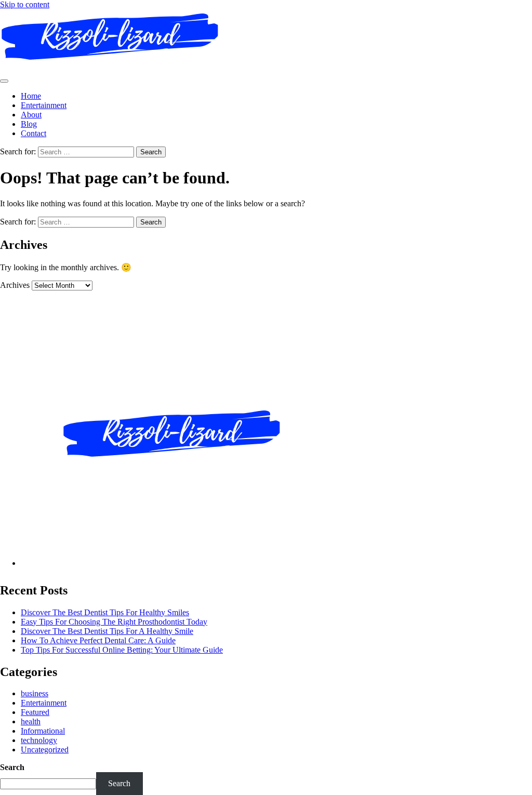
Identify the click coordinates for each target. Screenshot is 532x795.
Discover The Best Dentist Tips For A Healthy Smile (107, 631)
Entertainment (43, 105)
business (34, 693)
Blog (29, 124)
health (31, 721)
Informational (43, 730)
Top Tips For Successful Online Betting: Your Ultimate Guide (122, 649)
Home (31, 95)
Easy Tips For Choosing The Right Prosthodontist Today (114, 621)
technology (39, 740)
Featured (35, 712)
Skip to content (24, 4)
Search (12, 767)
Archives (15, 285)
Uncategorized (45, 749)
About (31, 114)
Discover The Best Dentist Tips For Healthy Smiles (105, 612)
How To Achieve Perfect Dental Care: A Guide (98, 640)
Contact (33, 133)
